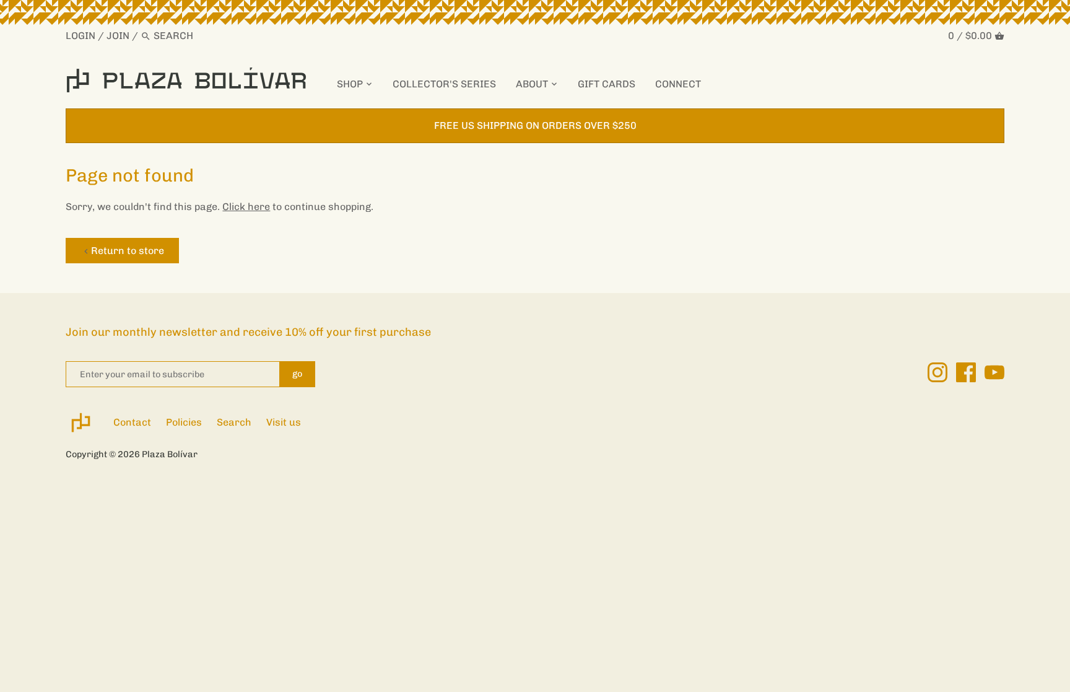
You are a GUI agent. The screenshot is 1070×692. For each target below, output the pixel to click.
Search (234, 422)
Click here (246, 206)
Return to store (127, 250)
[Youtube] (994, 372)
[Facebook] (966, 372)
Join (118, 36)
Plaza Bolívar (170, 454)
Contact (132, 422)
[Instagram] (937, 372)
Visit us (283, 422)
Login (80, 36)
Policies (184, 422)
